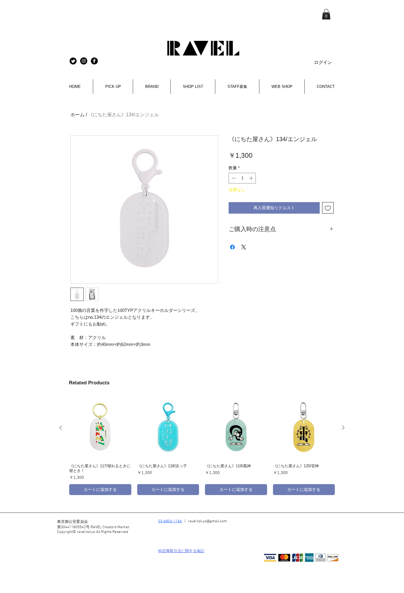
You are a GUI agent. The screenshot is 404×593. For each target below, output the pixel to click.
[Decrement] (233, 178)
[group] (202, 446)
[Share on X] (243, 247)
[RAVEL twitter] (73, 61)
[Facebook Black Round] (94, 61)
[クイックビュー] (100, 428)
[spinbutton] (242, 178)
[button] (326, 14)
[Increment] (251, 178)
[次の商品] (343, 427)
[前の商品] (60, 427)
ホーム (77, 114)
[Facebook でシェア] (232, 247)
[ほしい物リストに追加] (328, 208)
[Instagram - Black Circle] (83, 61)
